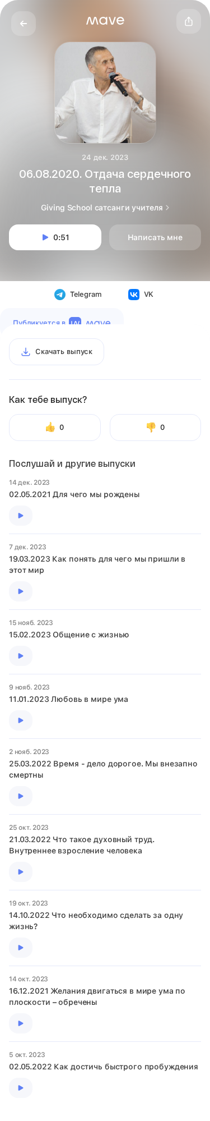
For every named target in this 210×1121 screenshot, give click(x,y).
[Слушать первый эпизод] (20, 516)
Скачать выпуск (63, 351)
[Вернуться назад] (23, 23)
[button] (105, 21)
